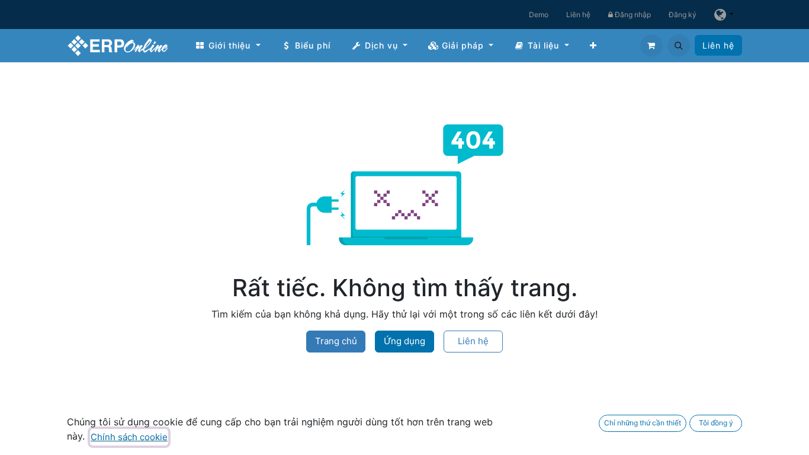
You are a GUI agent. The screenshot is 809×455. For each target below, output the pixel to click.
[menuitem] (227, 45)
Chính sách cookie (129, 437)
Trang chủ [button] (336, 341)
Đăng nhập (632, 14)
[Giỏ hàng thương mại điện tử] (651, 45)
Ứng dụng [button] (404, 341)
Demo (538, 14)
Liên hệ (578, 14)
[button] (678, 45)
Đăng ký (682, 14)
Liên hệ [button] (473, 341)
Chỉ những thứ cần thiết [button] (642, 422)
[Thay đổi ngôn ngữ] (723, 14)
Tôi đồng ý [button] (716, 422)
